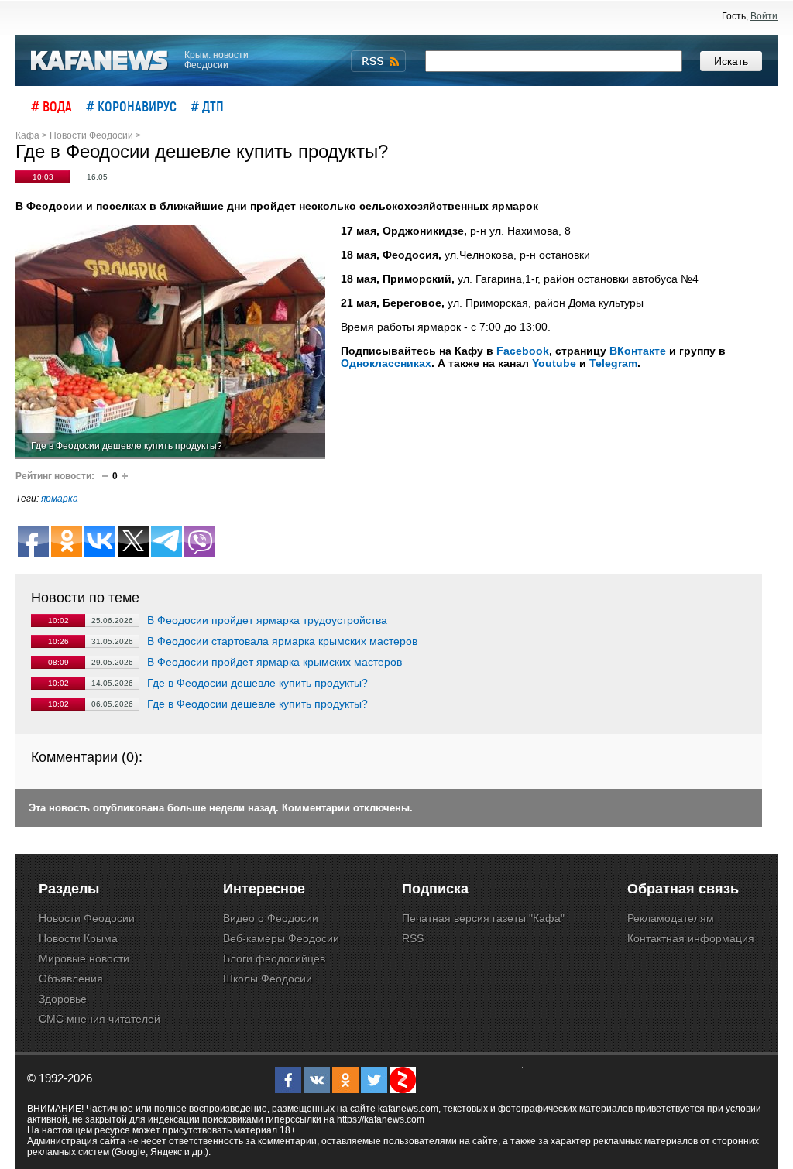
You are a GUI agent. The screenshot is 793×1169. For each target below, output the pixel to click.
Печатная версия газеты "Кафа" (483, 918)
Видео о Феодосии (270, 918)
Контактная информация (690, 938)
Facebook (522, 351)
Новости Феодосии (87, 918)
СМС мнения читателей (99, 1019)
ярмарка (59, 498)
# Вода (51, 106)
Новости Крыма (78, 938)
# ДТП (207, 106)
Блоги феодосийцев (274, 958)
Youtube (554, 363)
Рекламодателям (670, 918)
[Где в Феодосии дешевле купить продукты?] (170, 342)
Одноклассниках (386, 363)
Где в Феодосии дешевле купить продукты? (257, 683)
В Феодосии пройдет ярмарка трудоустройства (267, 620)
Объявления (71, 978)
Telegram (613, 363)
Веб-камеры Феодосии (281, 938)
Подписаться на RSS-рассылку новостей (378, 61)
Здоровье (63, 998)
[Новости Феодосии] (100, 60)
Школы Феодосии (267, 978)
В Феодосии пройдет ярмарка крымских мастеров (274, 662)
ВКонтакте (637, 351)
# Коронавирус (131, 106)
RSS (413, 938)
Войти (764, 16)
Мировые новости (84, 958)
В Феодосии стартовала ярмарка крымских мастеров (282, 641)
